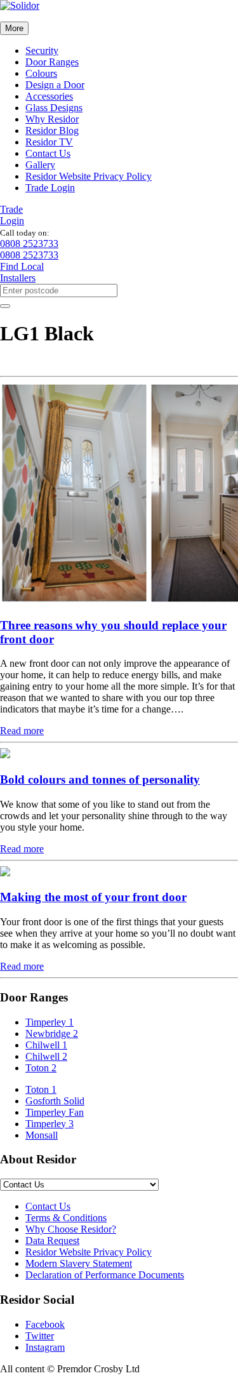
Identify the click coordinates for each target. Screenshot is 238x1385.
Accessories (49, 96)
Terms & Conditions (66, 1217)
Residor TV (49, 142)
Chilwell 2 (46, 1056)
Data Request (52, 1240)
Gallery (40, 164)
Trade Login (50, 187)
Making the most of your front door (93, 897)
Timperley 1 (49, 1022)
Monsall (41, 1135)
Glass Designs (54, 107)
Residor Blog (52, 130)
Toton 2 (40, 1067)
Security (41, 50)
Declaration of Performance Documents (104, 1274)
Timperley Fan (54, 1112)
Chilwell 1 (46, 1045)
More (14, 28)
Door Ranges (52, 62)
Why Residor (52, 119)
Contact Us (47, 153)
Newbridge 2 (51, 1033)
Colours (41, 73)
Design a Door (54, 84)
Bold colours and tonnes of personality (100, 779)
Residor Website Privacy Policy (88, 176)
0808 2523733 (29, 243)
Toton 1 (40, 1089)
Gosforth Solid (54, 1100)
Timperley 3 (49, 1123)
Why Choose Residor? (70, 1229)
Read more (22, 730)
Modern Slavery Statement (78, 1263)
